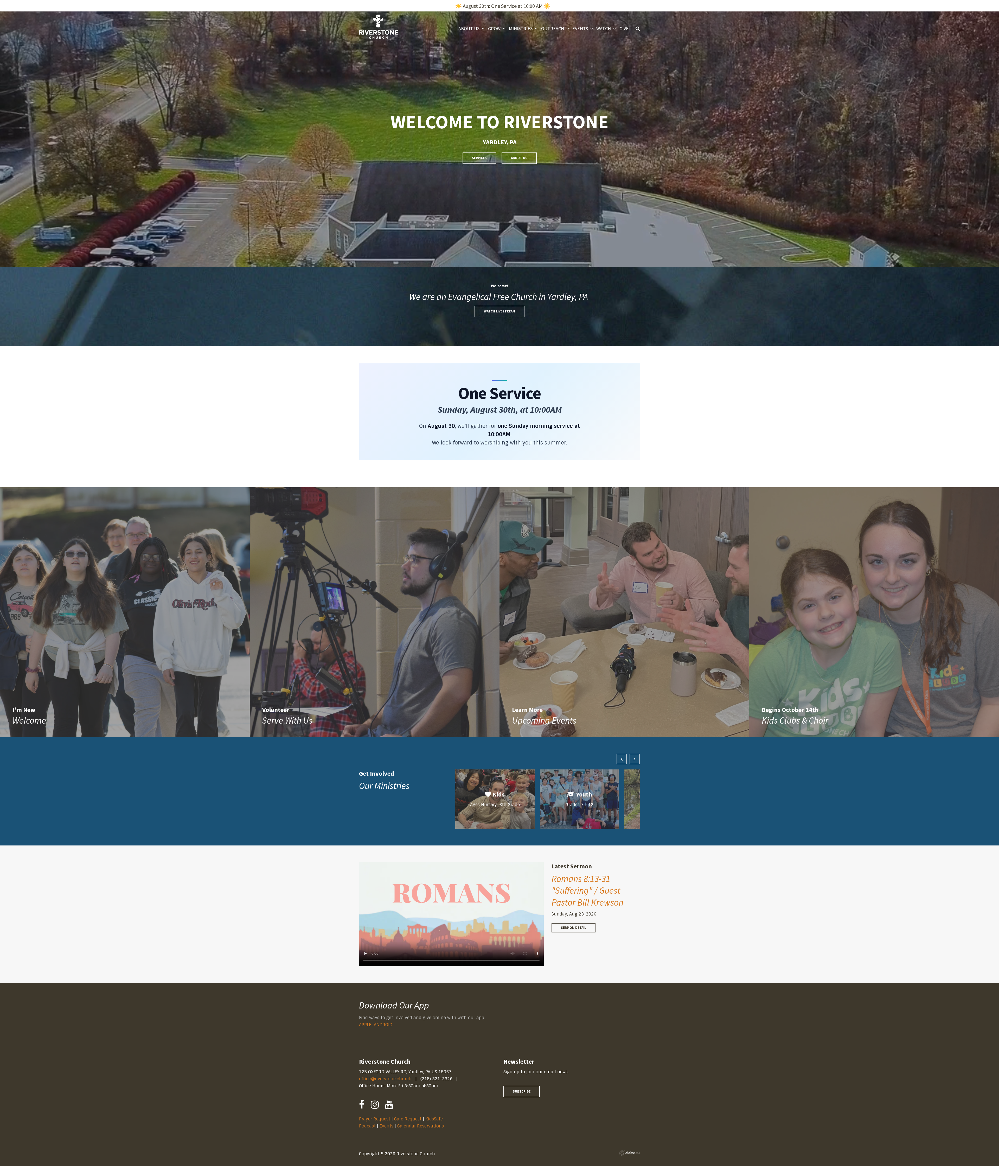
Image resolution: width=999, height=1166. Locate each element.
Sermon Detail (573, 927)
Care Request (407, 1119)
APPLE (365, 1024)
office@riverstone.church (385, 1079)
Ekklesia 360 (629, 1153)
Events (387, 1126)
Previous (622, 759)
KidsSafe (434, 1119)
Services (479, 158)
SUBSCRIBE (521, 1091)
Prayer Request (374, 1119)
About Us (519, 158)
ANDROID (383, 1024)
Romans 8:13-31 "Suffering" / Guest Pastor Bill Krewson (587, 890)
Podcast (367, 1126)
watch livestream (499, 311)
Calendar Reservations (420, 1126)
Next (635, 759)
